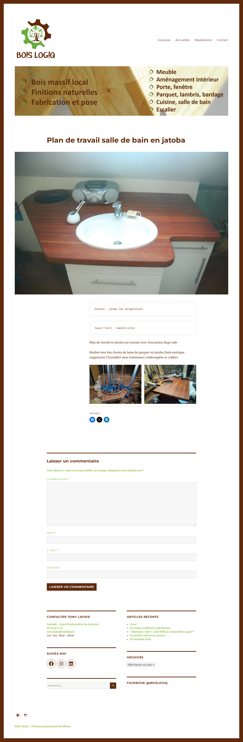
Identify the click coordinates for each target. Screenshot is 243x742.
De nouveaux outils (140, 639)
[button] (115, 384)
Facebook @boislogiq (147, 683)
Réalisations (203, 40)
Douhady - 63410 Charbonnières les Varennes (73, 624)
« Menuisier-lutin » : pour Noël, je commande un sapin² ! (162, 631)
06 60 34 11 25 (55, 628)
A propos (164, 40)
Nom (51, 532)
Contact (222, 40)
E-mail (53, 550)
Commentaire (58, 479)
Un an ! (134, 624)
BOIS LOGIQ (21, 726)
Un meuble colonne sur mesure (147, 635)
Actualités (182, 40)
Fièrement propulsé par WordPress (51, 726)
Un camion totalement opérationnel (150, 628)
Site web (53, 567)
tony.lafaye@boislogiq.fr (61, 631)
